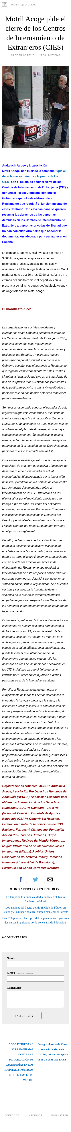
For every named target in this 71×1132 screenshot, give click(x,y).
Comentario (14, 987)
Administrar (59, 1115)
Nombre (12, 958)
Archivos (35, 1115)
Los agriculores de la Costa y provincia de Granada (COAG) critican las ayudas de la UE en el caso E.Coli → (53, 1054)
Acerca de (12, 1115)
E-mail (20, 972)
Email (50, 879)
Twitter (35, 879)
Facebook (21, 879)
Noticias (54, 55)
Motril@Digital (23, 4)
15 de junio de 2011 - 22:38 (28, 55)
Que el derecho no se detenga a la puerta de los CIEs (34, 176)
